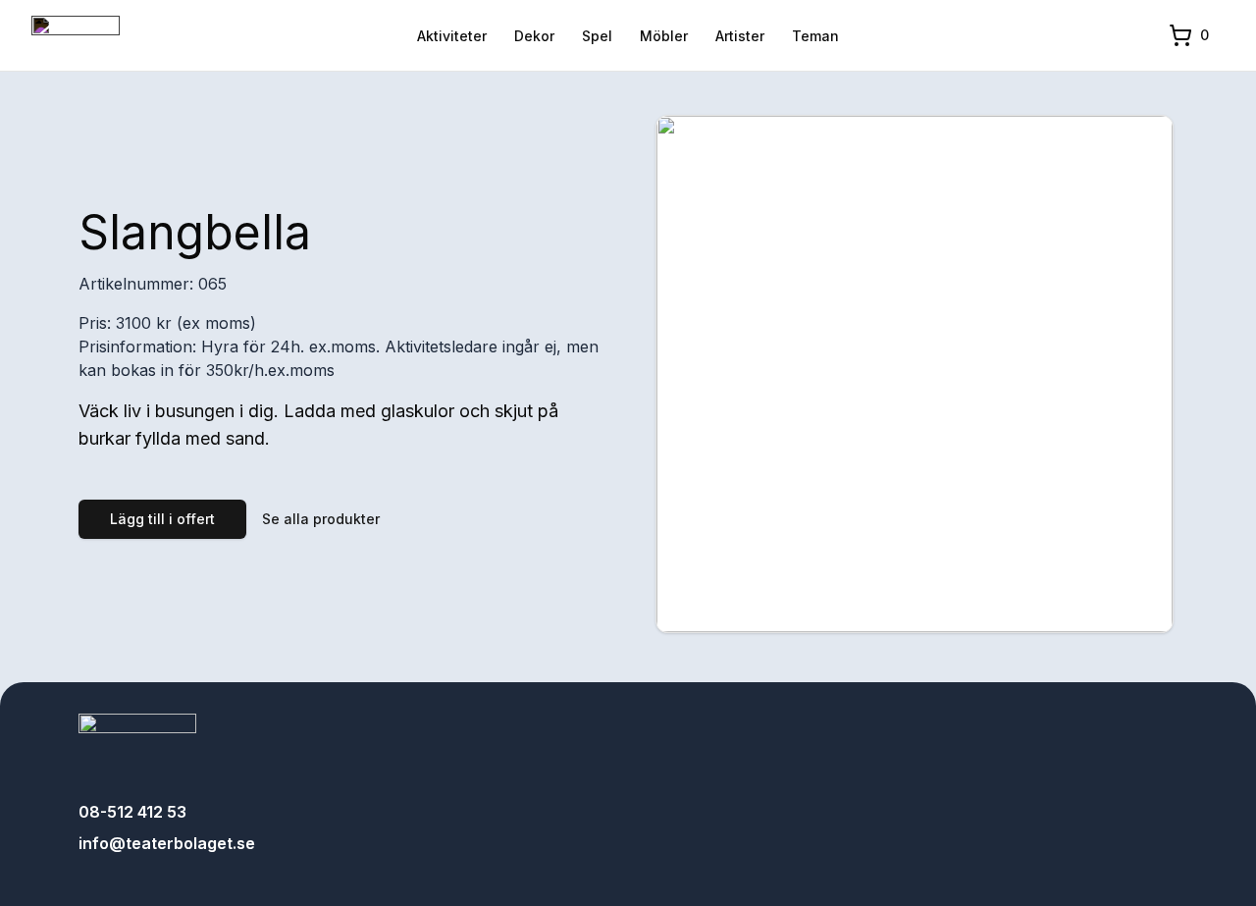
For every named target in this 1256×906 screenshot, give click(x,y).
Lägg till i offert (162, 518)
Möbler (664, 35)
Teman (815, 35)
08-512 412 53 (132, 812)
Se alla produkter (321, 518)
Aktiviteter (452, 35)
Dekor (534, 35)
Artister (739, 35)
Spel (597, 35)
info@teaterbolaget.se (166, 843)
